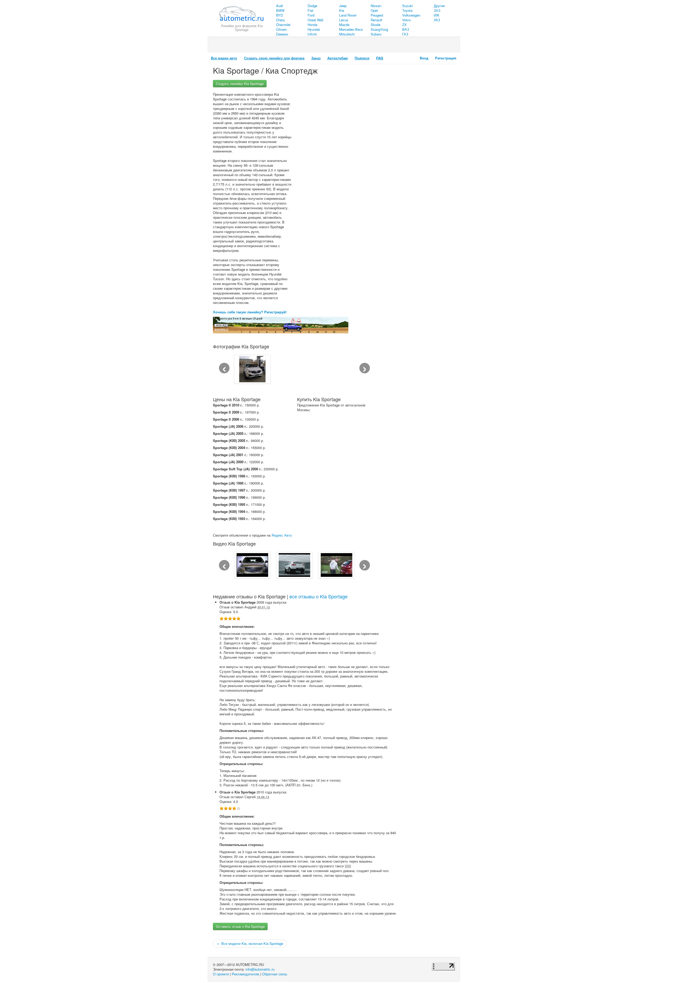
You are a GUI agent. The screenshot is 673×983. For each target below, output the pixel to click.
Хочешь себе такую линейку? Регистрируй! (250, 311)
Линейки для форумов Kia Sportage (242, 28)
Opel (374, 10)
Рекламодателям (245, 973)
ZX (404, 24)
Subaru (376, 34)
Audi (279, 5)
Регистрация (445, 57)
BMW (280, 10)
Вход (424, 57)
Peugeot (377, 15)
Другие (439, 5)
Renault (376, 19)
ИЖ (436, 15)
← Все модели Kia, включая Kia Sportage (250, 943)
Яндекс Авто (282, 535)
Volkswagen (411, 15)
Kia (341, 10)
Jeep (342, 5)
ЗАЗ (437, 10)
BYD (279, 15)
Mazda (344, 24)
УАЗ (437, 19)
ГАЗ (405, 34)
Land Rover (347, 15)
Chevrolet (283, 24)
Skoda (375, 24)
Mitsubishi (347, 34)
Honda (312, 24)
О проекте (221, 973)
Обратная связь (274, 973)
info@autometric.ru (260, 969)
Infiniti (312, 34)
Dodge (312, 5)
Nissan (376, 5)
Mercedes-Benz (351, 29)
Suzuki (407, 5)
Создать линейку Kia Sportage (240, 83)
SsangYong (379, 29)
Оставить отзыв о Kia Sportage (240, 926)
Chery (280, 19)
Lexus (343, 19)
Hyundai (314, 29)
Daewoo (282, 34)
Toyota (407, 10)
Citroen (281, 29)
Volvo (406, 19)
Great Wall (315, 19)
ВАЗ (405, 29)
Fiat (310, 10)
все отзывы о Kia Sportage (318, 596)
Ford (311, 15)
